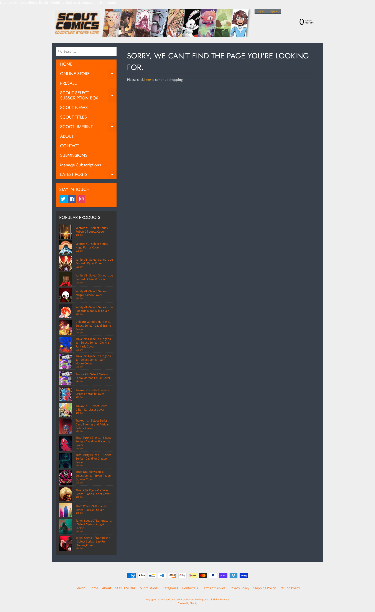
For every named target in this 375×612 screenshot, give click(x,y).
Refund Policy (290, 588)
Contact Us (190, 588)
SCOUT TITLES (73, 117)
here (147, 79)
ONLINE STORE (88, 75)
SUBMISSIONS (73, 155)
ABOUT (67, 136)
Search (80, 588)
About (106, 588)
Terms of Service (213, 588)
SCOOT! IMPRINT (88, 128)
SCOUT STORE (125, 588)
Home (93, 588)
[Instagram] (81, 199)
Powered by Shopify (187, 603)
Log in (260, 11)
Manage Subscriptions (80, 165)
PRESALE (68, 83)
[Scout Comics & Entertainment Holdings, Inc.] (151, 24)
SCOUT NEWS (74, 107)
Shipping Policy (264, 588)
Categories (170, 588)
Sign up (274, 11)
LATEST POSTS (88, 175)
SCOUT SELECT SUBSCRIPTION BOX (88, 96)
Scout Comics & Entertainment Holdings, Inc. (186, 599)
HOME (66, 64)
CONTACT (69, 146)
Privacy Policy (239, 588)
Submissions (149, 588)
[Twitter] (63, 199)
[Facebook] (72, 199)
